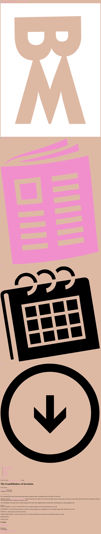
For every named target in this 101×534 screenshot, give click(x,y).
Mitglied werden (7, 468)
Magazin (3, 265)
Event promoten (7, 467)
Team (5, 471)
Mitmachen (6, 472)
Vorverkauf (3, 490)
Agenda (2, 363)
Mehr (2, 464)
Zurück (2, 477)
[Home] (7, 2)
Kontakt (5, 475)
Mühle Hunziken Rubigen (15, 480)
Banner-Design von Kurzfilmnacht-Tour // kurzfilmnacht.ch (14, 1)
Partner (5, 470)
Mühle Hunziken (5, 525)
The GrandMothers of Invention (17, 499)
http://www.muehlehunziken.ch (8, 530)
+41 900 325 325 (5, 532)
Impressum (6, 474)
